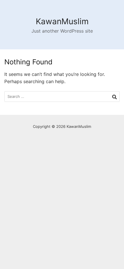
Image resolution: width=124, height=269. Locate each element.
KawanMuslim (62, 21)
